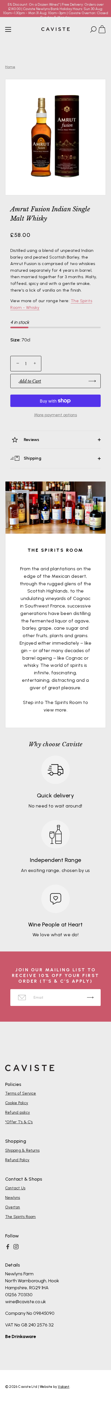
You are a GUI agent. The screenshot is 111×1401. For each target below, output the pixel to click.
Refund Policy (17, 1160)
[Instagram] (16, 1246)
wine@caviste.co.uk (25, 1301)
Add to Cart (30, 381)
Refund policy (17, 1112)
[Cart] (104, 30)
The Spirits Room (20, 1216)
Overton (12, 1207)
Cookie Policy (16, 1103)
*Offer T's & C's (19, 1122)
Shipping (32, 458)
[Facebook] (7, 1246)
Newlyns (12, 1197)
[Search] (92, 30)
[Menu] (8, 29)
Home (10, 67)
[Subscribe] (90, 997)
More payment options (55, 414)
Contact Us (15, 1188)
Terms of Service (20, 1093)
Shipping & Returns (22, 1150)
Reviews (31, 439)
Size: (15, 340)
